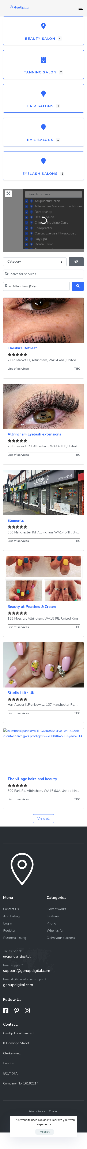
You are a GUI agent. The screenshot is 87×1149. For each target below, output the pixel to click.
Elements (16, 520)
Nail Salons (40, 140)
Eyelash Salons (40, 173)
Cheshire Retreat (22, 348)
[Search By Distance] (76, 261)
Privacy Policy (37, 1111)
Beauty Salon (40, 38)
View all (43, 818)
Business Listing (14, 938)
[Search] (78, 286)
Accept (44, 1132)
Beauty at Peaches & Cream (32, 606)
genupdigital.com (18, 984)
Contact (53, 1111)
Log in (7, 923)
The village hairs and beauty (32, 779)
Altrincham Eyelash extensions (34, 434)
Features (53, 916)
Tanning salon (40, 72)
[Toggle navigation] (70, 8)
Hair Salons (40, 106)
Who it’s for (55, 931)
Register (9, 931)
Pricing (51, 923)
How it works (56, 909)
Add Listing (11, 916)
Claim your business (61, 938)
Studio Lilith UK (21, 692)
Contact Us (11, 909)
